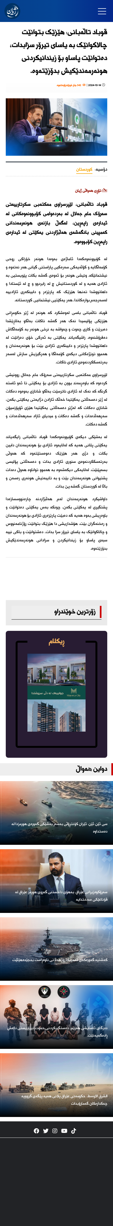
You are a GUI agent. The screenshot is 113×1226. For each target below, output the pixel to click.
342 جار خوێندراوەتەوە (69, 85)
